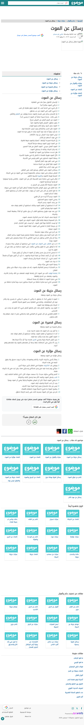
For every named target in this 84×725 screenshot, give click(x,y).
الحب (55, 377)
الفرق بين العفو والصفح (74, 683)
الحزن (34, 339)
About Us (28, 716)
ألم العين (80, 696)
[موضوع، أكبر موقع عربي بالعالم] (77, 3)
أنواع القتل (79, 675)
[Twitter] (77, 708)
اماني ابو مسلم (58, 34)
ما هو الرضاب (78, 658)
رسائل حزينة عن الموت (76, 78)
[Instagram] (72, 708)
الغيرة (39, 176)
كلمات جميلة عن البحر (75, 671)
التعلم (18, 114)
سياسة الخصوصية (25, 712)
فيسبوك (64, 431)
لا (28, 422)
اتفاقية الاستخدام (7, 712)
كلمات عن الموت (76, 89)
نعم (34, 422)
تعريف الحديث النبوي (75, 688)
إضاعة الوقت (52, 273)
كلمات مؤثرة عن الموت (76, 94)
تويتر (59, 431)
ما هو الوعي (78, 662)
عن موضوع (27, 708)
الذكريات (46, 365)
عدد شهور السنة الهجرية (74, 692)
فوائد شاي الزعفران (76, 666)
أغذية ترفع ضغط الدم (75, 679)
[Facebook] (81, 708)
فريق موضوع (9, 716)
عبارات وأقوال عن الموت (76, 84)
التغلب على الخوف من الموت (41, 243)
